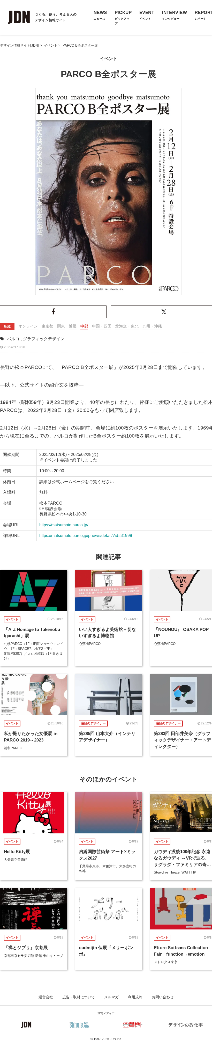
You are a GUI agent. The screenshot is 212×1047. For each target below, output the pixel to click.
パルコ (13, 339)
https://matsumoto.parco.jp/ (63, 525)
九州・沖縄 (152, 326)
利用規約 (135, 997)
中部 (84, 326)
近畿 (73, 326)
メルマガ (111, 997)
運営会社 (46, 997)
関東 (61, 326)
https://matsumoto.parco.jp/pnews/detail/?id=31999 (85, 535)
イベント (108, 58)
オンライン (28, 326)
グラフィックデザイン (43, 339)
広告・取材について (78, 997)
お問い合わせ (162, 997)
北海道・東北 (127, 326)
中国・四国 (101, 326)
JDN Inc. (116, 1039)
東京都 (47, 326)
